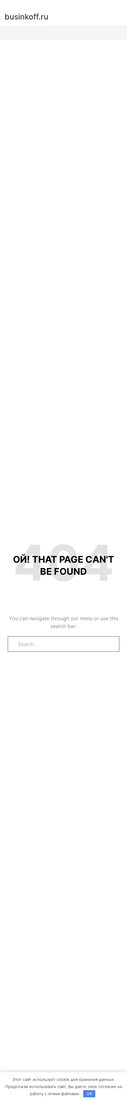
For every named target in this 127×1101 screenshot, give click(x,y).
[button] (63, 33)
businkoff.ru (26, 16)
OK (89, 1093)
